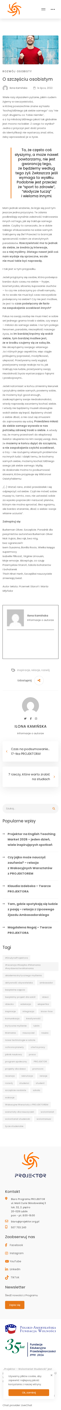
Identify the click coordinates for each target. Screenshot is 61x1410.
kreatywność (33, 1018)
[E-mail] (30, 636)
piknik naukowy (13, 1054)
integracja (28, 1011)
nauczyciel (29, 1032)
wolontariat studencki (17, 1119)
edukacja (26, 1004)
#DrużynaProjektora (16, 957)
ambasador (46, 982)
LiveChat (26, 1405)
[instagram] (30, 651)
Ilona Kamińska (18, 88)
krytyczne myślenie (16, 1025)
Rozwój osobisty (17, 71)
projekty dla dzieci (15, 1068)
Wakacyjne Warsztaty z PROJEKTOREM (26, 1104)
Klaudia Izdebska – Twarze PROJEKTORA (29, 888)
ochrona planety (14, 1047)
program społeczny (16, 1061)
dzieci (45, 997)
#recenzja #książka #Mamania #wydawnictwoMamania (22, 966)
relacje (43, 1076)
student (40, 1083)
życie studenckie (14, 1126)
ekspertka (43, 1004)
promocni (37, 1068)
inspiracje (10, 1011)
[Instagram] (36, 718)
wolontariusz (44, 1119)
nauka (44, 1032)
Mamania (10, 1032)
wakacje (9, 1097)
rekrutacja (27, 1076)
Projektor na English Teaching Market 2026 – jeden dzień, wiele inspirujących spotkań (31, 839)
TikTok (15, 1277)
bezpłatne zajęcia (15, 989)
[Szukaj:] (30, 808)
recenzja (10, 1076)
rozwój (9, 1083)
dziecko (9, 1004)
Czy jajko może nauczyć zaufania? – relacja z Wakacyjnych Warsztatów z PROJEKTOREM (30, 865)
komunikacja (12, 1018)
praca (32, 1054)
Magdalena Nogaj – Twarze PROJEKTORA (30, 930)
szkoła (36, 1090)
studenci (24, 1083)
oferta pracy (38, 1047)
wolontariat (47, 1111)
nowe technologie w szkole (20, 1040)
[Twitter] (25, 718)
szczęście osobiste (15, 1090)
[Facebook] (30, 643)
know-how (47, 1011)
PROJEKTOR (40, 1061)
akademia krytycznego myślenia (23, 975)
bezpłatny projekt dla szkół (20, 997)
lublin (36, 1025)
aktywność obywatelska (19, 982)
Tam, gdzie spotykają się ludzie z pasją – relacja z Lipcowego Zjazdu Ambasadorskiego (33, 909)
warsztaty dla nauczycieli (19, 1111)
